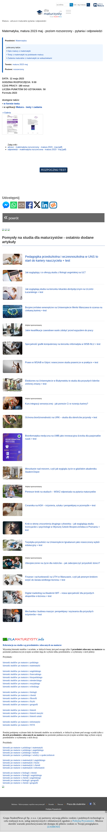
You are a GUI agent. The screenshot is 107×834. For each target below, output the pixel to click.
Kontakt (51, 804)
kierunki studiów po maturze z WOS (19, 725)
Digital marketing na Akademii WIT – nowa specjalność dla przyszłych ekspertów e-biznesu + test (59, 594)
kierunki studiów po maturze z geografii (20, 704)
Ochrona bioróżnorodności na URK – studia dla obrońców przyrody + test (61, 417)
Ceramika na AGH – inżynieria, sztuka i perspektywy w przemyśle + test (60, 505)
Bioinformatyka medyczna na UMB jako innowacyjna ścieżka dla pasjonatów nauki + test (63, 437)
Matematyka (21, 40)
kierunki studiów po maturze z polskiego (20, 662)
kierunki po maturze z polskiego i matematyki (23, 747)
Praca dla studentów (76, 804)
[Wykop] (53, 207)
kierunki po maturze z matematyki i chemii (21, 765)
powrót (11, 217)
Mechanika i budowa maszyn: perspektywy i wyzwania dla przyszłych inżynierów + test (59, 613)
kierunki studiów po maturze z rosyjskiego (21, 683)
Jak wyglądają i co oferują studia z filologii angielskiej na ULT (55, 272)
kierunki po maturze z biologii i (17, 775)
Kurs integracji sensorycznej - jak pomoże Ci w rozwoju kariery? (56, 404)
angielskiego (36, 775)
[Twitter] (37, 207)
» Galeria (7, 112)
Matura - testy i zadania (29, 107)
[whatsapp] (13, 207)
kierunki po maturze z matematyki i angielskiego (24, 760)
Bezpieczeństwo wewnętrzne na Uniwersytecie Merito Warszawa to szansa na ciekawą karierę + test (63, 309)
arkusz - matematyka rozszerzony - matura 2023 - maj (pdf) (35, 147)
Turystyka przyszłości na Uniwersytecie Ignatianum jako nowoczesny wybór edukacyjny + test (62, 543)
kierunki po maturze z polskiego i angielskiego (23, 750)
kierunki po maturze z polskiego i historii (21, 752)
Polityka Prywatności (53, 809)
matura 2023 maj (20, 64)
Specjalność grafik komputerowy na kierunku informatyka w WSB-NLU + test (62, 344)
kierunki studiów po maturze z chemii (19, 695)
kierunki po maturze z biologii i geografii (21, 780)
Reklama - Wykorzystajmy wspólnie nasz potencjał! (28, 804)
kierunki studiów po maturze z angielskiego (22, 671)
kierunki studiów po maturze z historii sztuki (22, 716)
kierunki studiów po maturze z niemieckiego (22, 680)
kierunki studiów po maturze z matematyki (21, 665)
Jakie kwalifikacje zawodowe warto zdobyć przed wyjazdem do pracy (59, 330)
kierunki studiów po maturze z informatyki (21, 722)
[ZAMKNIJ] (53, 826)
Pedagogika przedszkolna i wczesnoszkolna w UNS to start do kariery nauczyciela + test (61, 258)
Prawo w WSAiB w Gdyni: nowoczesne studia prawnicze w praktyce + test (61, 362)
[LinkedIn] (44, 207)
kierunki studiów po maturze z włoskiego (21, 686)
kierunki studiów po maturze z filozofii (20, 698)
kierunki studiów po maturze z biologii (20, 692)
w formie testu (12, 103)
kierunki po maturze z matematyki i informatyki (23, 768)
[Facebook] (29, 207)
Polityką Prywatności (83, 820)
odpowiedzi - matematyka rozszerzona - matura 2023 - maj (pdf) (37, 149)
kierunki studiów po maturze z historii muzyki (23, 713)
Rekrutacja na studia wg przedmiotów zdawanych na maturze (32, 645)
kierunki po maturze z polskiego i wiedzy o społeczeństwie (28, 755)
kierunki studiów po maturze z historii (19, 710)
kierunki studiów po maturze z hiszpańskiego (22, 677)
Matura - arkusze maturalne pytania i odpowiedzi (24, 21)
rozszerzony (18, 69)
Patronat (60, 804)
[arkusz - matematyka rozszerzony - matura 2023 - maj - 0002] (33, 124)
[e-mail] (21, 207)
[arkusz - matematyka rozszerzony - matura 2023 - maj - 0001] (12, 124)
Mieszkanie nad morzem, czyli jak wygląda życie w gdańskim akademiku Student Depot (61, 470)
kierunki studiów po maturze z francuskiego (22, 674)
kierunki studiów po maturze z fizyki (19, 701)
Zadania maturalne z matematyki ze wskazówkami (30, 58)
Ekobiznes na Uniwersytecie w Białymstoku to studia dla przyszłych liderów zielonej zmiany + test (62, 382)
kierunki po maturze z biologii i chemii (20, 773)
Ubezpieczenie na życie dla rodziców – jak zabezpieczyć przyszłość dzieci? (62, 563)
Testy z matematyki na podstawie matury (25, 54)
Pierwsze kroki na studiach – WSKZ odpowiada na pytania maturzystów (60, 492)
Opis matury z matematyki (19, 51)
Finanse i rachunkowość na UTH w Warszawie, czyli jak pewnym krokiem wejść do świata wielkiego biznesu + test (61, 578)
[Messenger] (6, 207)
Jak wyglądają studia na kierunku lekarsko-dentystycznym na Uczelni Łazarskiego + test (59, 290)
